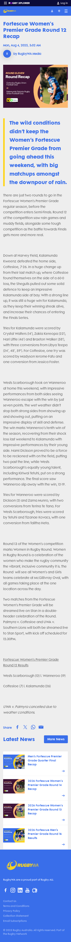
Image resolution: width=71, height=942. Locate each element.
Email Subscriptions (15, 920)
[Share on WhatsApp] (33, 727)
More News (55, 739)
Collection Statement (16, 915)
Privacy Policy (11, 910)
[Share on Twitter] (25, 727)
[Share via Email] (41, 727)
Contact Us (9, 901)
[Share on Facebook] (17, 727)
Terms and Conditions (16, 906)
